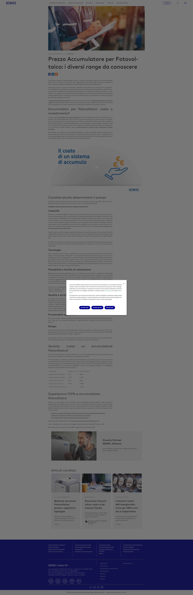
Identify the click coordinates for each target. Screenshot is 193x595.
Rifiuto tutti (109, 307)
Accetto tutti (84, 307)
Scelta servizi (97, 307)
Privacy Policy (108, 290)
